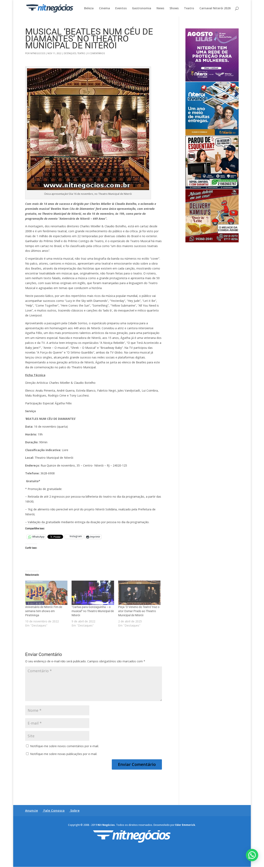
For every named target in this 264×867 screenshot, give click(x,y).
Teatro (189, 8)
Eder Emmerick (185, 825)
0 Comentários (96, 53)
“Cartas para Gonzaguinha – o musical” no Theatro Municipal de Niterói (93, 611)
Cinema (104, 8)
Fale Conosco (54, 810)
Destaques (70, 53)
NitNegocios (37, 53)
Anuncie (31, 810)
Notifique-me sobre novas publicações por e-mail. (63, 754)
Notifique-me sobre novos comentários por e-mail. (64, 746)
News (160, 8)
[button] (252, 855)
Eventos (121, 8)
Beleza (89, 8)
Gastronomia (141, 8)
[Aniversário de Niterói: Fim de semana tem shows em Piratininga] (46, 593)
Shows (174, 8)
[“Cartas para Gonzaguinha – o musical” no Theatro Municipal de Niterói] (93, 593)
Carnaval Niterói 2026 (215, 8)
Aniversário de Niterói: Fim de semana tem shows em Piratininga (43, 611)
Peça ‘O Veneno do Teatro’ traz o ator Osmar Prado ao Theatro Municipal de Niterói (138, 611)
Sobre (75, 810)
